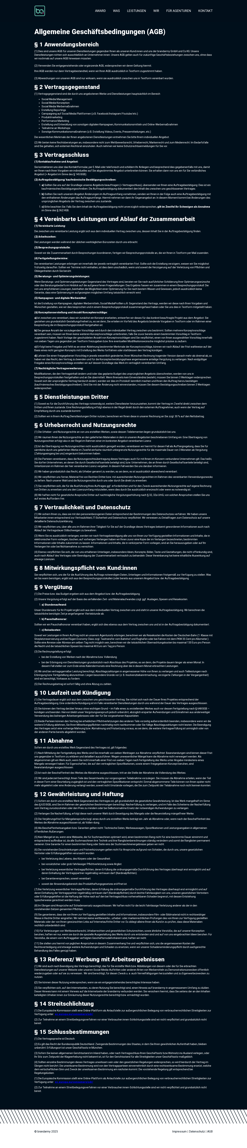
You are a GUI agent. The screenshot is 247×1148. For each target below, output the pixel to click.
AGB (210, 1131)
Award (100, 11)
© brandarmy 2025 (46, 1131)
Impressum (179, 1131)
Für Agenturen (178, 11)
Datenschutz (197, 1131)
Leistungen (136, 11)
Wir (156, 11)
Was (116, 11)
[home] (39, 10)
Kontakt (205, 11)
